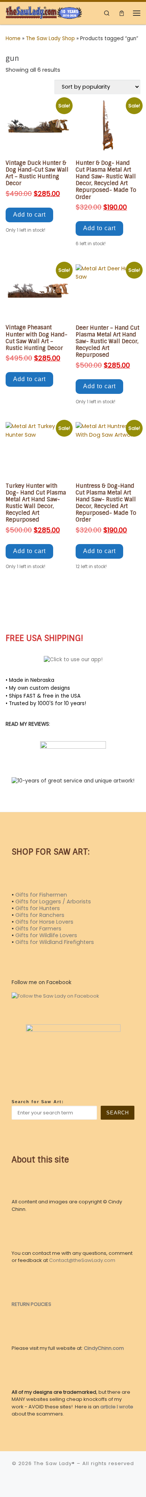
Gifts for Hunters (37, 908)
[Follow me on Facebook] (8, 611)
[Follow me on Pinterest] (40, 611)
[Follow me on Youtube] (29, 611)
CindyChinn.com (104, 1348)
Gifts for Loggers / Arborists (53, 901)
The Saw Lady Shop (50, 38)
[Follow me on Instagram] (18, 611)
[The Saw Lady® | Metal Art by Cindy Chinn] (44, 12)
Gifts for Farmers (38, 928)
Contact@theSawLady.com (82, 1260)
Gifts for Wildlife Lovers (46, 935)
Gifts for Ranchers (39, 915)
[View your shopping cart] (121, 13)
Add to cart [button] (29, 214)
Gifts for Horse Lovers (44, 922)
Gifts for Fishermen (41, 895)
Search (117, 1113)
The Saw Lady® (54, 1463)
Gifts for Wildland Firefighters (54, 942)
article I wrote (116, 1406)
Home (13, 38)
